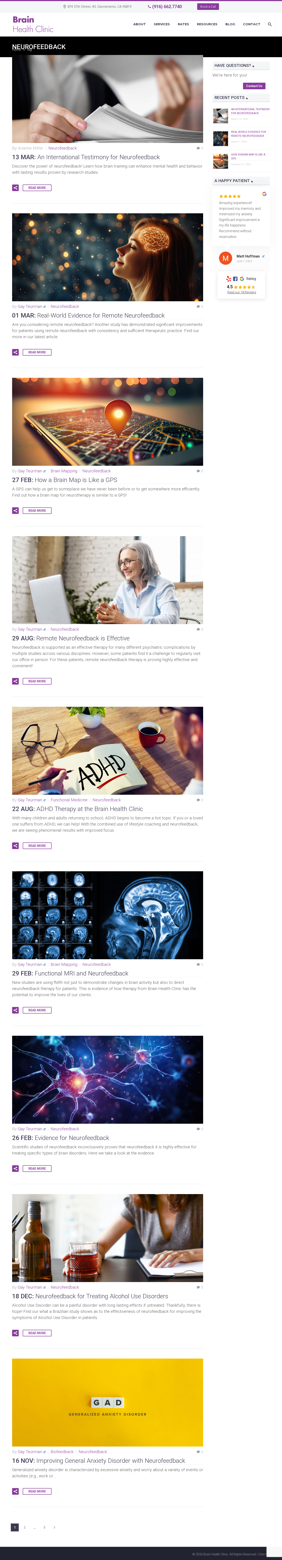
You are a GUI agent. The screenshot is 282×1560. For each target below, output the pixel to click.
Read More (37, 188)
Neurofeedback (62, 148)
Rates (183, 24)
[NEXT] (54, 1527)
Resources (207, 24)
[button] (15, 187)
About (139, 24)
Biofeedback (62, 1451)
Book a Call (208, 6)
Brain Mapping (64, 470)
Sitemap (264, 1554)
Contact (251, 24)
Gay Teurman (30, 306)
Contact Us (254, 86)
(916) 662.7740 (167, 6)
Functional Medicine (69, 799)
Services (162, 24)
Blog (230, 24)
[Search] (269, 24)
